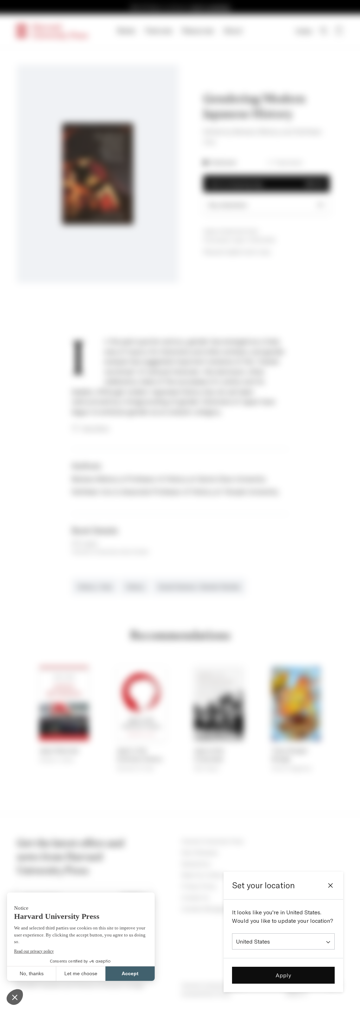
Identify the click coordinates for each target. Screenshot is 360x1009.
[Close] (330, 885)
